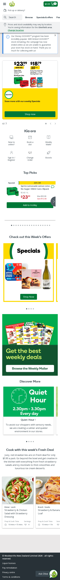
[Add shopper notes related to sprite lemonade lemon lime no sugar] (53, 187)
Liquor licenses (9, 563)
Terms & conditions (11, 577)
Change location (16, 30)
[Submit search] (5, 17)
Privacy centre (8, 572)
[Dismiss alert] (55, 35)
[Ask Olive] (53, 574)
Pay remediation (9, 567)
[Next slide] (55, 123)
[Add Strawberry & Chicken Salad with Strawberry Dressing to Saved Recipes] (30, 479)
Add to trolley (30, 205)
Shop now (30, 114)
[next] (53, 202)
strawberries (21, 455)
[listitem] (26, 308)
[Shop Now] (28, 272)
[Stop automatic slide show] (46, 123)
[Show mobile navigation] (4, 4)
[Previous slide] (50, 123)
